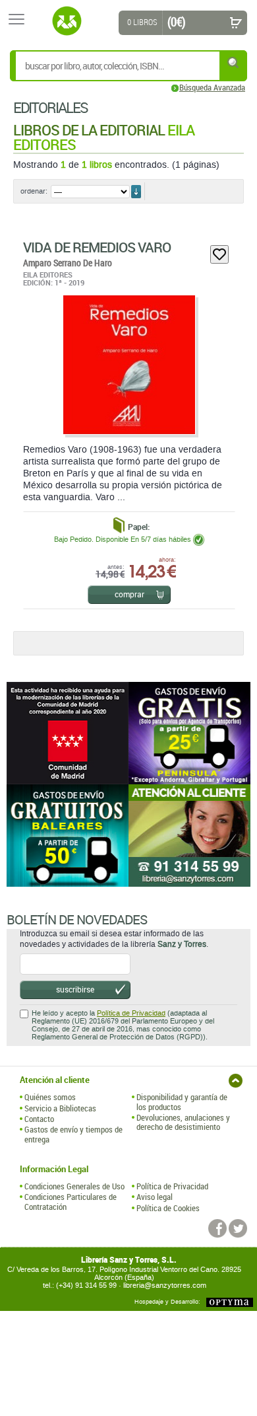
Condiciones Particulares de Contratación (70, 1201)
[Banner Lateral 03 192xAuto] (189, 835)
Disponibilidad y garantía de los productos (181, 1101)
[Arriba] (235, 1080)
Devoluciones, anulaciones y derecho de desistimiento (183, 1122)
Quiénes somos (50, 1096)
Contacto (39, 1118)
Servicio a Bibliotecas (60, 1108)
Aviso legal (154, 1196)
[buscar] (234, 62)
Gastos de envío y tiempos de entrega (73, 1134)
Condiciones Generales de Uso (74, 1186)
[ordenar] (136, 191)
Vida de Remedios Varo (97, 247)
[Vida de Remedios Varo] (128, 365)
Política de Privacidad (131, 1013)
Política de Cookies (168, 1207)
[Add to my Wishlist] (219, 254)
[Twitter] (238, 1228)
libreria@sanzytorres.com (164, 1285)
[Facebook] (217, 1228)
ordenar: (33, 191)
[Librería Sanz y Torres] (66, 21)
